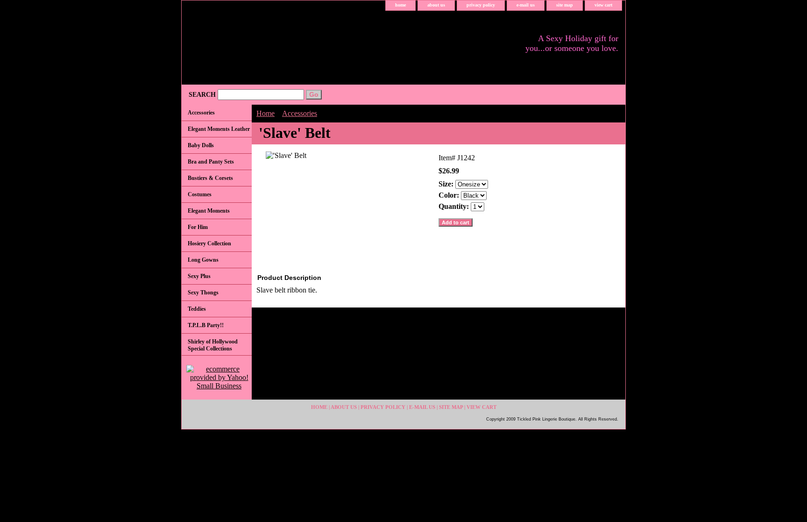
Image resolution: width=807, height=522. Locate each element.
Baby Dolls (201, 145)
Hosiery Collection (209, 243)
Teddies (197, 309)
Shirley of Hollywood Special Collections (213, 345)
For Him (198, 227)
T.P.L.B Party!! (206, 325)
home (400, 4)
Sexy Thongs (203, 292)
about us (436, 4)
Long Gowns (203, 260)
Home (265, 113)
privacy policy (481, 4)
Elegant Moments (209, 210)
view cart (603, 4)
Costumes (200, 194)
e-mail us (526, 4)
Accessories (299, 113)
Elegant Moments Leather (219, 129)
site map (564, 4)
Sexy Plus (199, 276)
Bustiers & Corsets (210, 178)
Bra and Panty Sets (211, 161)
